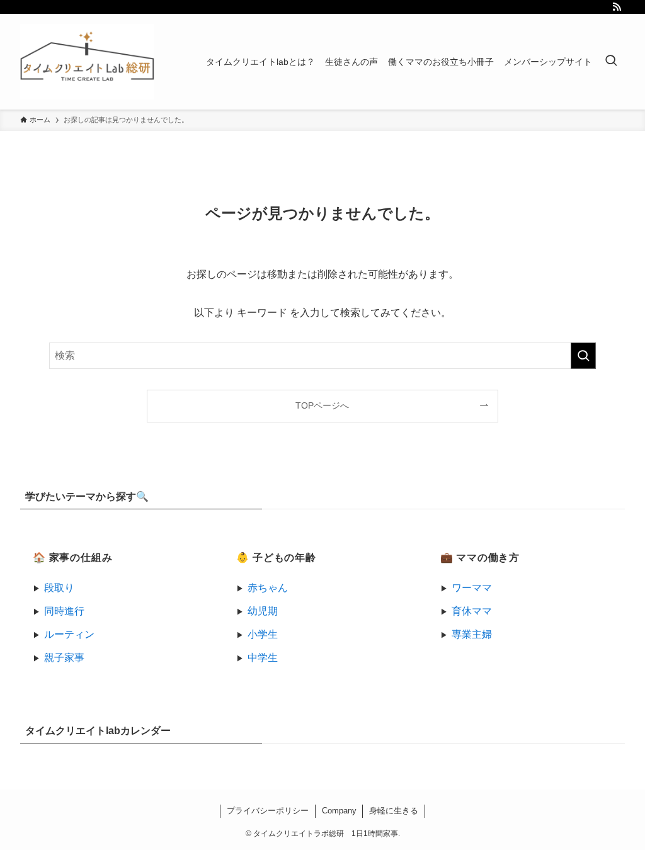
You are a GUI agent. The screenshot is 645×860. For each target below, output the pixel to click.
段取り (59, 587)
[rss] (616, 7)
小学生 (263, 634)
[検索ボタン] (611, 62)
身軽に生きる (393, 810)
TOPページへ (322, 405)
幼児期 (263, 611)
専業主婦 (472, 634)
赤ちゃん (268, 587)
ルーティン (69, 634)
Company (339, 810)
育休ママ (472, 611)
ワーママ (472, 587)
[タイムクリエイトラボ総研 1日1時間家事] (87, 61)
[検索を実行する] (583, 355)
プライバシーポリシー (268, 810)
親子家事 (64, 657)
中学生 (263, 657)
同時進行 (64, 611)
